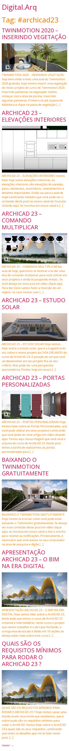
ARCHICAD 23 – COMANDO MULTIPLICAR (22, 220)
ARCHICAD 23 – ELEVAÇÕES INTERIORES (34, 116)
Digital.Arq (19, 7)
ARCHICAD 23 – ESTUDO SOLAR (33, 303)
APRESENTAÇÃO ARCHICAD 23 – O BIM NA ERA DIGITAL (30, 559)
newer (8, 745)
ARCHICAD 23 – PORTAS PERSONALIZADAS (33, 381)
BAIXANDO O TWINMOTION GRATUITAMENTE (25, 466)
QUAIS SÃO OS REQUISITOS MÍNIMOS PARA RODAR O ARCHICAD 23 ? (31, 654)
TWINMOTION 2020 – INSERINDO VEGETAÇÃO (34, 33)
